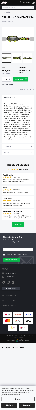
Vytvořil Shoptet (11, 340)
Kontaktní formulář (11, 288)
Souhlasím (26, 405)
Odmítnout (9, 405)
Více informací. (15, 395)
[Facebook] (3, 282)
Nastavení (18, 399)
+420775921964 (10, 277)
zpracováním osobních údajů (20, 254)
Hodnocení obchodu (18, 165)
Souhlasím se (16, 254)
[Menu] (33, 2)
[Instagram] (8, 282)
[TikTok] (12, 282)
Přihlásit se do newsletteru (11, 259)
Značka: (5, 23)
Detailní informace (7, 84)
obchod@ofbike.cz (11, 273)
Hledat (31, 7)
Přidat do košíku (18, 79)
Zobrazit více (18, 224)
